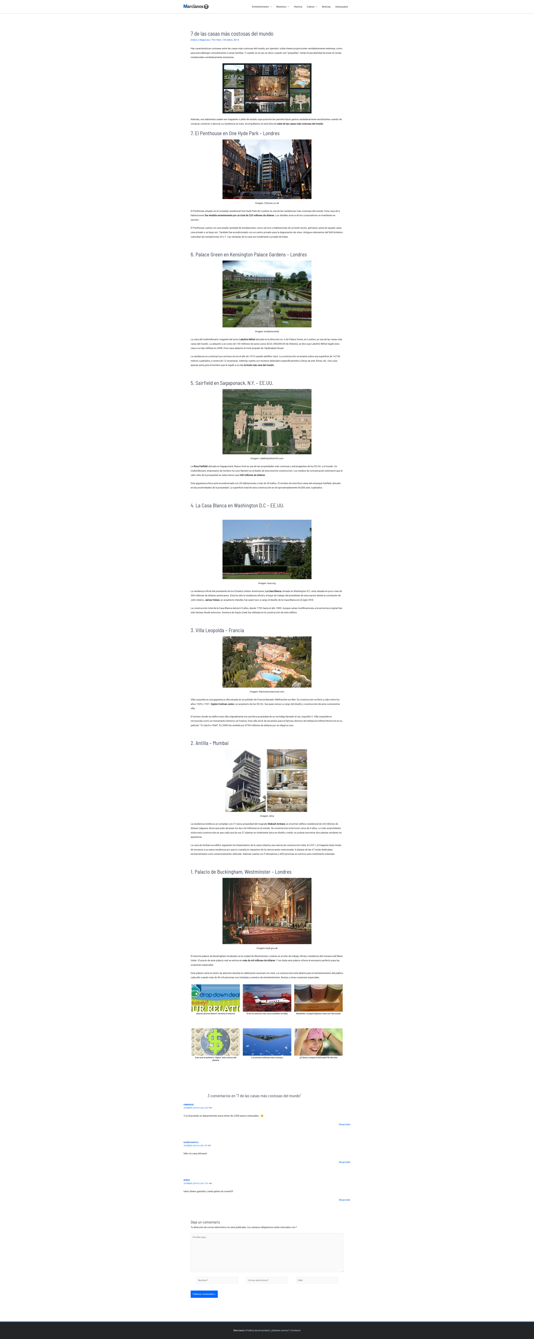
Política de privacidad (257, 1330)
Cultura (310, 6)
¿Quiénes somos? (280, 1330)
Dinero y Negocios (200, 39)
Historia (298, 6)
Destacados (341, 6)
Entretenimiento (260, 6)
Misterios (281, 6)
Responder (344, 1124)
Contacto (296, 1330)
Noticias (326, 6)
